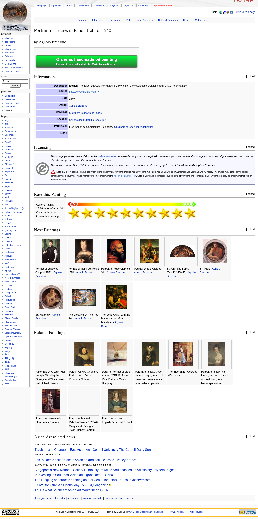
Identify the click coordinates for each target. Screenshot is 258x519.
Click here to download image (85, 113)
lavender (60, 498)
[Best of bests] (189, 213)
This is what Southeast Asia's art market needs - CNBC (74, 490)
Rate (128, 20)
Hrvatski (9, 201)
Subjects (114, 5)
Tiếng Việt (10, 358)
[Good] (138, 213)
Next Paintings (145, 20)
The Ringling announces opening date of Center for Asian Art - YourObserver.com (92, 480)
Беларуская (11, 131)
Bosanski (9, 135)
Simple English (12, 318)
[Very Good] (151, 213)
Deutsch (9, 157)
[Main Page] (15, 15)
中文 (7, 384)
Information (98, 20)
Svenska (9, 344)
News (186, 20)
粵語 (7, 369)
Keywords (128, 5)
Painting (82, 20)
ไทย (7, 354)
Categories (201, 20)
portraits (97, 498)
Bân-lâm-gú (10, 127)
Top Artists (56, 5)
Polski (8, 296)
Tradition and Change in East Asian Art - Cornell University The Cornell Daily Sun (93, 449)
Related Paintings (168, 20)
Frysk (8, 186)
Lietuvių (8, 248)
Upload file (10, 96)
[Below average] (112, 213)
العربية (8, 120)
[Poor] (99, 213)
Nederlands (10, 267)
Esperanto (10, 171)
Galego (8, 190)
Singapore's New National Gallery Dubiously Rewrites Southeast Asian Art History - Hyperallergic (104, 470)
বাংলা (6, 124)
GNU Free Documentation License (146, 512)
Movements (83, 5)
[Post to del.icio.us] (224, 12)
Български (10, 138)
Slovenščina (11, 325)
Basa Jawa (10, 226)
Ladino (8, 234)
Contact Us (143, 5)
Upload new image (163, 5)
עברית (8, 223)
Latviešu (9, 241)
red (51, 498)
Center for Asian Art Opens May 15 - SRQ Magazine (71, 485)
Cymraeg (9, 149)
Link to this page (245, 12)
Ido (6, 204)
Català (8, 142)
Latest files (10, 99)
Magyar (8, 256)
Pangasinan (10, 292)
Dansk (8, 153)
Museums (99, 5)
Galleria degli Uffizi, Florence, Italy (87, 120)
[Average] (125, 213)
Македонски (11, 259)
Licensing (115, 20)
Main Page (41, 5)
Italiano (8, 219)
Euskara (9, 175)
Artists (70, 5)
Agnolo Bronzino (52, 41)
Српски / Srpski (12, 329)
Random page (12, 71)
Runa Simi (10, 307)
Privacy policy (177, 512)
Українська (10, 366)
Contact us (10, 106)
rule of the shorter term (125, 176)
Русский (9, 311)
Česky (8, 146)
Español (9, 168)
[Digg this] (227, 12)
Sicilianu (9, 314)
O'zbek (8, 289)
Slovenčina (10, 322)
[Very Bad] (73, 213)
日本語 (8, 270)
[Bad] (86, 213)
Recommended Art (14, 67)
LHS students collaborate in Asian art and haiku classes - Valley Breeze (86, 460)
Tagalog (8, 347)
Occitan (8, 285)
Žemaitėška (10, 380)
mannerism (73, 498)
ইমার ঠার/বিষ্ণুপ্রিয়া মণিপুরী (14, 208)
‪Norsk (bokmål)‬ (12, 274)
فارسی (8, 179)
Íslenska (9, 215)
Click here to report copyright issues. (134, 127)
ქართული (10, 230)
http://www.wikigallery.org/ (83, 91)
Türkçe (8, 362)
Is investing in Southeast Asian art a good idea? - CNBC (74, 475)
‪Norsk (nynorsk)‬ (13, 278)
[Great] (163, 213)
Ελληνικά (9, 164)
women (86, 498)
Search (4, 76)
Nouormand (10, 281)
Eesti (7, 160)
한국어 (8, 193)
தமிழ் (7, 351)
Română (9, 303)
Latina (8, 237)
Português (10, 300)
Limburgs (9, 252)
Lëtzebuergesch (13, 245)
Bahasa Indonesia (13, 212)
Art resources (197, 512)
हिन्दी (7, 197)
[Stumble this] (220, 12)
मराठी (7, 263)
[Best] (176, 213)
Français (9, 182)
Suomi (8, 340)
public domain (107, 156)
